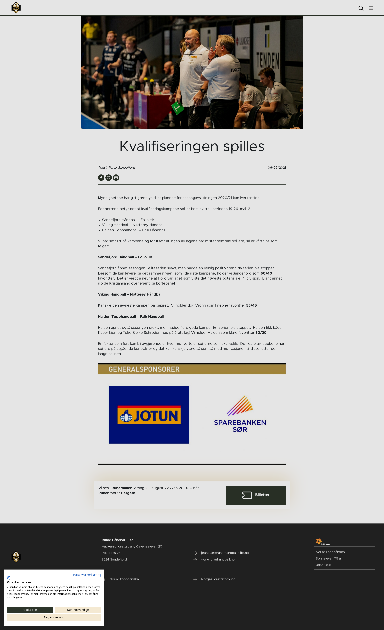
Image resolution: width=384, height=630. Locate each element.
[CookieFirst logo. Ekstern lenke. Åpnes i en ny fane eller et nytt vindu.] (8, 578)
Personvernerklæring (87, 575)
